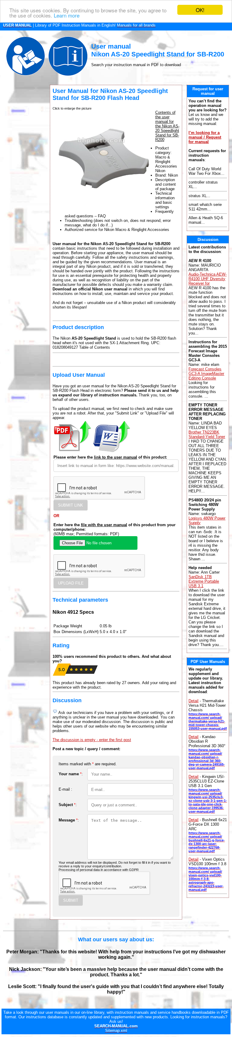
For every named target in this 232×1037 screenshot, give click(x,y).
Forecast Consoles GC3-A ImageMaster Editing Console (206, 373)
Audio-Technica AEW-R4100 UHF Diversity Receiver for (207, 279)
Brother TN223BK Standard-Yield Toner (206, 434)
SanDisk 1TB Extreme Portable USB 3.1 (203, 581)
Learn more (66, 15)
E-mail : (65, 789)
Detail (193, 701)
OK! (200, 10)
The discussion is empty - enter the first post (92, 740)
